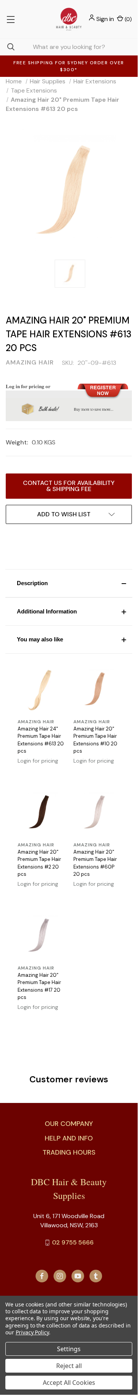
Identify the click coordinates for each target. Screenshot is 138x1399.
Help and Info (69, 1138)
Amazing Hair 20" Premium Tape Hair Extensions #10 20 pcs (95, 740)
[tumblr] (96, 1276)
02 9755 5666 (73, 1242)
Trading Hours (69, 1152)
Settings (69, 1349)
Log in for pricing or (28, 386)
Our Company (69, 1123)
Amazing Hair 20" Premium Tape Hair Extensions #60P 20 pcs (95, 863)
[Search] (7, 46)
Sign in (105, 19)
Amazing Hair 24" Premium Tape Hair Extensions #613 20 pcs (41, 740)
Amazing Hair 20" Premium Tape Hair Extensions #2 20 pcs (39, 863)
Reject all (69, 1366)
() (127, 19)
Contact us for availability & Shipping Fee (69, 486)
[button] (68, 583)
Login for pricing (38, 760)
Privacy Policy (32, 1332)
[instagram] (60, 1276)
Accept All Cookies (69, 1382)
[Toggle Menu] (10, 19)
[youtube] (78, 1276)
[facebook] (42, 1276)
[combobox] (69, 46)
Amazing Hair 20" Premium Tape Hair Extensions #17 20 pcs (39, 986)
